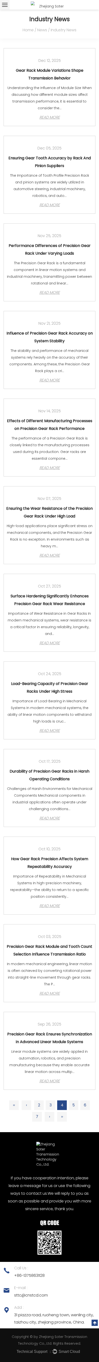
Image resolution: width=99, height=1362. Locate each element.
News (42, 30)
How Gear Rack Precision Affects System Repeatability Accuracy (49, 862)
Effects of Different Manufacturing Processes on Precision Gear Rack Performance (49, 424)
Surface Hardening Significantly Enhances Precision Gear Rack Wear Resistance (50, 600)
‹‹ (14, 1105)
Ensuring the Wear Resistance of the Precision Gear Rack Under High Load (49, 512)
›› (62, 1116)
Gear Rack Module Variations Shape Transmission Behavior (49, 74)
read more (49, 117)
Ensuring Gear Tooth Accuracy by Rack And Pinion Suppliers (49, 161)
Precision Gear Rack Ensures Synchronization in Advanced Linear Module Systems (49, 1038)
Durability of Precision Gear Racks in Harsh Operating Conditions (49, 775)
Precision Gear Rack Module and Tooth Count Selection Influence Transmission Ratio (49, 950)
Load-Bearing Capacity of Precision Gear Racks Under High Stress (49, 687)
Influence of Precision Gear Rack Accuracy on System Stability (49, 337)
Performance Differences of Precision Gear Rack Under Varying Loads (50, 249)
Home (28, 30)
